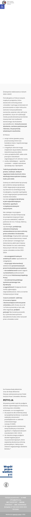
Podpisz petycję (15, 35)
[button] (2, 6)
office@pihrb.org (15, 500)
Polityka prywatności (12, 497)
